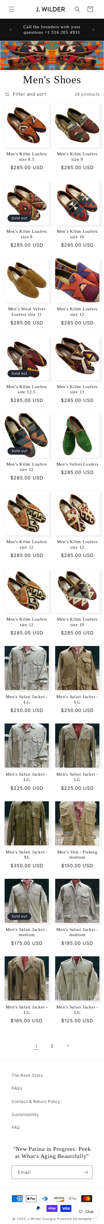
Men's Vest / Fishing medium (77, 855)
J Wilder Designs (42, 1219)
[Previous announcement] (10, 29)
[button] (11, 9)
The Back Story (27, 1075)
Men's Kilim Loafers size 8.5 (26, 157)
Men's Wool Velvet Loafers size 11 (27, 312)
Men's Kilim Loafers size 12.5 (26, 389)
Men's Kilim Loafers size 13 (77, 389)
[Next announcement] (93, 29)
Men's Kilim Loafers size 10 (77, 234)
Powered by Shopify (74, 1219)
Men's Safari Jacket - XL (27, 855)
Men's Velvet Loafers (77, 464)
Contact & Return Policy (36, 1101)
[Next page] (67, 1045)
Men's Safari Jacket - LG (27, 699)
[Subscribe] (85, 1172)
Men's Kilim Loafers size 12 (77, 312)
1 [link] (36, 1046)
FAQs (17, 1088)
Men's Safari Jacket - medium (27, 932)
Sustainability (25, 1114)
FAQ (16, 1127)
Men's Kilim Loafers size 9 (77, 157)
